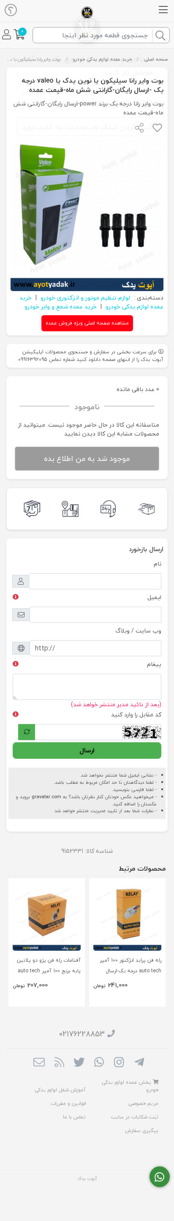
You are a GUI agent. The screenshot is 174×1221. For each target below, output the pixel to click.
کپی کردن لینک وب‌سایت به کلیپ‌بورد (87, 126)
